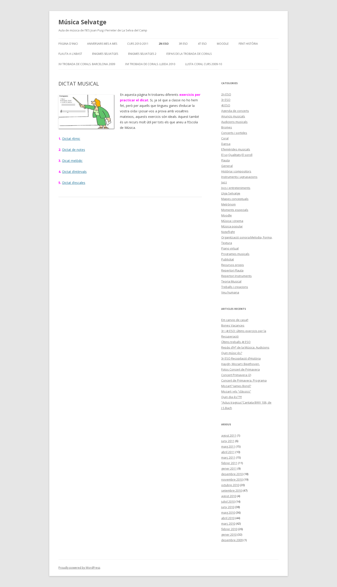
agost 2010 (228, 496)
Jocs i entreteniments (235, 188)
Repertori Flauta (232, 270)
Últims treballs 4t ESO (236, 342)
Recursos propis (232, 265)
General (227, 166)
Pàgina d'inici (68, 44)
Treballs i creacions (234, 287)
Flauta (225, 160)
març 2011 (228, 457)
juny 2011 (227, 441)
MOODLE (223, 44)
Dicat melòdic (72, 160)
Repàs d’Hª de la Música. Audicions (245, 347)
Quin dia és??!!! (231, 397)
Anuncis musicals (233, 116)
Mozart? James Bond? (236, 386)
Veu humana (230, 292)
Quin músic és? (231, 353)
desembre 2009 (232, 540)
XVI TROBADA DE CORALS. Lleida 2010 (150, 64)
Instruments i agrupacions (239, 177)
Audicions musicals (234, 122)
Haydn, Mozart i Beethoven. (240, 364)
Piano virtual (230, 248)
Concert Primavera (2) (236, 375)
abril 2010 (228, 518)
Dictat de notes (73, 149)
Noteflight (228, 232)
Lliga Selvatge (230, 193)
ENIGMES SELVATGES (105, 54)
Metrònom (228, 204)
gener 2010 (229, 534)
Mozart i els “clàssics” (236, 391)
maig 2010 (228, 512)
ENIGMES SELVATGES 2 (142, 54)
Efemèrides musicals (235, 149)
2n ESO (164, 44)
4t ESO (202, 44)
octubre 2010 (230, 485)
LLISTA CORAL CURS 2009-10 (203, 64)
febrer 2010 (229, 529)
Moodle (226, 215)
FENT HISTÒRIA (248, 44)
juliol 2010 (228, 501)
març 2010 (228, 523)
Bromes (226, 127)
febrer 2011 (229, 463)
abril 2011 (228, 452)
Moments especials (234, 210)
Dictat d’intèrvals (74, 171)
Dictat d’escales (73, 182)
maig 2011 (228, 446)
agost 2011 (228, 435)
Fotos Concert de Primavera (240, 369)
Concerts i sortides (234, 133)
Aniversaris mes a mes (102, 44)
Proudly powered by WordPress (79, 568)
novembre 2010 (232, 479)
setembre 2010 (231, 490)
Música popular (232, 226)
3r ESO (183, 44)
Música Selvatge (82, 22)
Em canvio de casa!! (234, 320)
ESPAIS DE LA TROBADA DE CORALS (189, 54)
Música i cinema (232, 221)
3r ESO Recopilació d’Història (241, 358)
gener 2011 (229, 468)
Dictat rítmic (71, 138)
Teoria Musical (231, 281)
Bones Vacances (232, 325)
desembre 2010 (232, 474)
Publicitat (227, 259)
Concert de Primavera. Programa (244, 380)
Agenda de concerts (235, 111)
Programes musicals (235, 254)
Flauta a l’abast (70, 54)
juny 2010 (227, 507)
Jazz (224, 182)
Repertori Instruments (236, 276)
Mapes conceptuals (235, 199)
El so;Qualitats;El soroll (236, 155)
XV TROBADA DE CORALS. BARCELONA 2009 (86, 64)
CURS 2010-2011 (138, 44)
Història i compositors (236, 171)
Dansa (225, 144)
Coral (225, 138)
